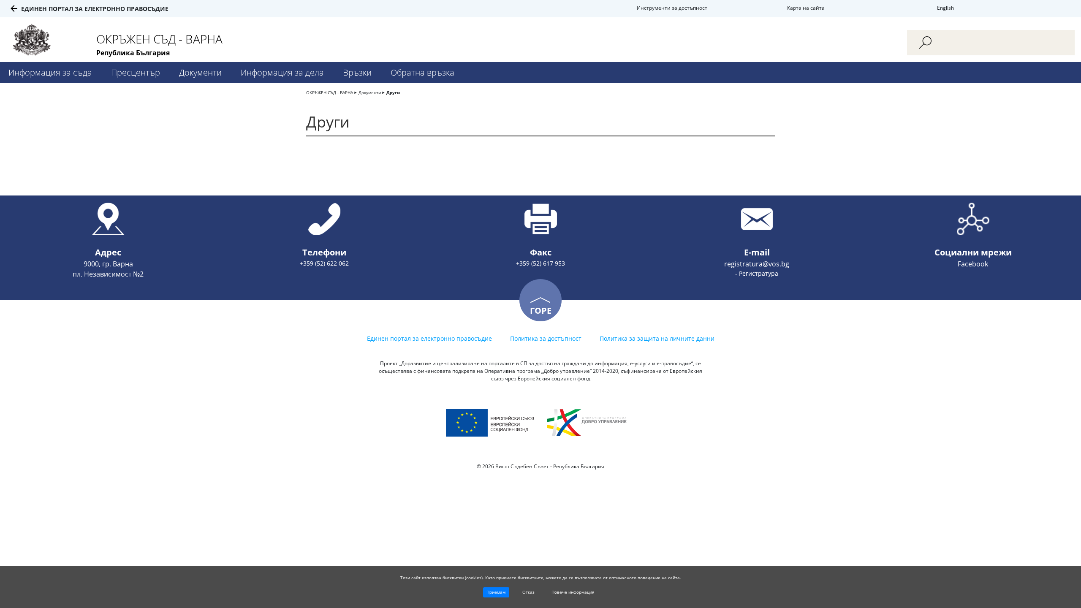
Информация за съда (50, 72)
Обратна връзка (422, 72)
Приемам (495, 592)
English (945, 7)
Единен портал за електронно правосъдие (94, 9)
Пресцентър (135, 72)
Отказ (528, 592)
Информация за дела (282, 72)
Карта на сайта (806, 7)
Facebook (973, 264)
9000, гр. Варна (108, 264)
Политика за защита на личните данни (657, 338)
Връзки (357, 72)
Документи (200, 72)
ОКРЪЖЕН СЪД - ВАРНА (329, 92)
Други (393, 92)
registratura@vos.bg (756, 264)
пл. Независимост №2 (108, 274)
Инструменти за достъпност (672, 7)
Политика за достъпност (545, 338)
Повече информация (573, 592)
